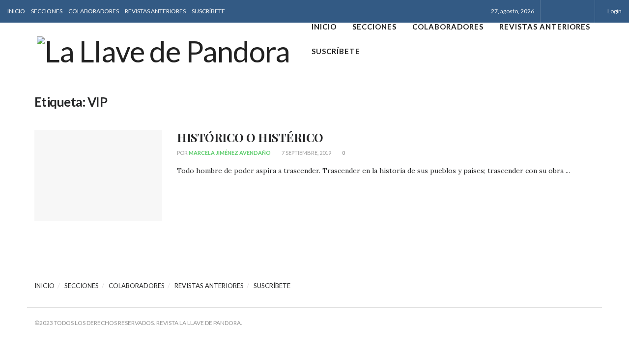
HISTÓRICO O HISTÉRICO (250, 137)
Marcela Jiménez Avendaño (230, 152)
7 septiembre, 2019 (306, 152)
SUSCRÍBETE (208, 11)
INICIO (16, 11)
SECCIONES (46, 11)
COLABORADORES (93, 11)
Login (614, 11)
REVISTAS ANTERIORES (155, 11)
